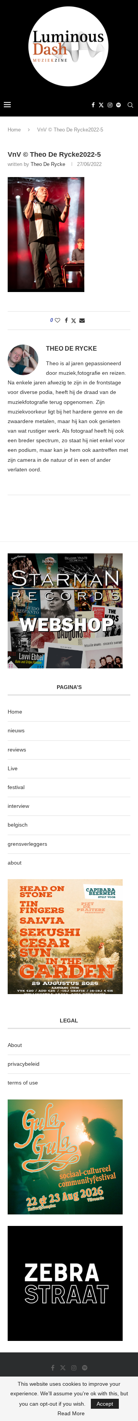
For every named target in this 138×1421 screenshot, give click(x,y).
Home (14, 130)
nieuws (16, 730)
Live (13, 768)
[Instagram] (110, 105)
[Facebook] (93, 105)
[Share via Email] (82, 320)
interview (18, 806)
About (15, 1045)
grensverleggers (27, 844)
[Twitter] (101, 105)
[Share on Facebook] (66, 320)
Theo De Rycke (48, 164)
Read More (71, 1413)
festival (16, 787)
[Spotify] (118, 105)
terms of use (23, 1083)
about (14, 863)
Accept (105, 1404)
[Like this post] (57, 320)
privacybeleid (23, 1064)
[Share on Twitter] (73, 320)
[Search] (130, 105)
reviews (17, 750)
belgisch (18, 825)
